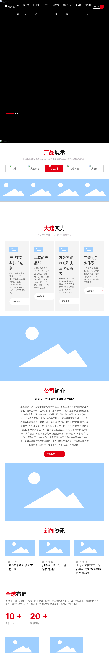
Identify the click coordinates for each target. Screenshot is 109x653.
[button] (10, 113)
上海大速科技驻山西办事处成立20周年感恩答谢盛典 (88, 569)
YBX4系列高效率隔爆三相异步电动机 (13, 189)
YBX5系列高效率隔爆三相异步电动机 (41, 189)
